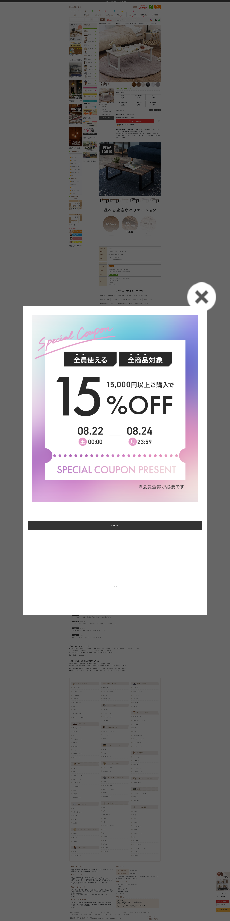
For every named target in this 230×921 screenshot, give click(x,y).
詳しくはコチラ (115, 525)
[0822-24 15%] (115, 409)
